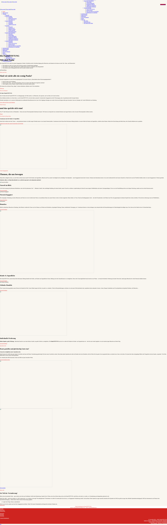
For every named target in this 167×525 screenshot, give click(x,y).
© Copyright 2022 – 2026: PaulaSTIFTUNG (157, 519)
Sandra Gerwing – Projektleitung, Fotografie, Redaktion (155, 520)
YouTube (2, 514)
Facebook (2, 515)
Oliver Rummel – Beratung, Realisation (159, 523)
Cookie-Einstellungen (4, 518)
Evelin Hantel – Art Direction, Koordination (158, 522)
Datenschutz (2, 511)
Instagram (2, 513)
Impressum (2, 510)
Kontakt (1, 508)
